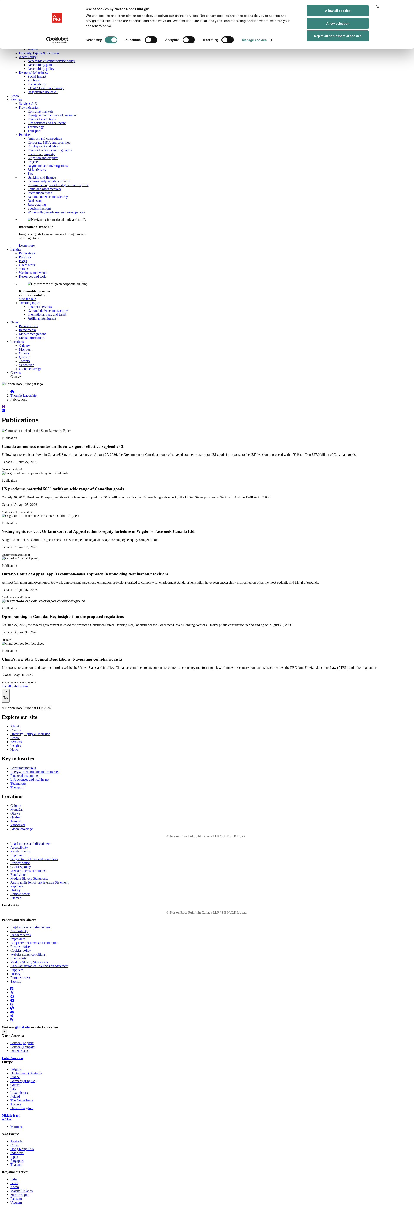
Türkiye (15, 1104)
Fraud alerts (18, 874)
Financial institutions (42, 119)
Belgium (16, 1069)
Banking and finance (42, 177)
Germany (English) (23, 1081)
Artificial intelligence (42, 318)
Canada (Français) (22, 1047)
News (14, 749)
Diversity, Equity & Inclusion (39, 53)
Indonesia (17, 1153)
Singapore (17, 1161)
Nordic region (19, 1195)
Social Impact (37, 76)
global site (22, 1027)
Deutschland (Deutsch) (26, 1073)
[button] (3, 407)
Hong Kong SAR (22, 1149)
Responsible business (33, 72)
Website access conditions (27, 871)
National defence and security (48, 197)
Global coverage (30, 369)
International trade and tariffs (47, 314)
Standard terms (20, 851)
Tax (30, 173)
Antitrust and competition (45, 138)
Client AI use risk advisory (46, 88)
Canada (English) (22, 1043)
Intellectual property (41, 154)
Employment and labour (44, 146)
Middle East (10, 1115)
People (15, 96)
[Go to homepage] (12, 391)
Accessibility (27, 57)
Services (16, 742)
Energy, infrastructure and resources (52, 115)
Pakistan (16, 1198)
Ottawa (24, 353)
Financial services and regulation (50, 150)
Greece (15, 1085)
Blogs (23, 261)
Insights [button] (15, 249)
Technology (36, 127)
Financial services (40, 307)
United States (19, 1051)
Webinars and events (33, 272)
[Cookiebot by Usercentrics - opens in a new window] (57, 40)
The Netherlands (21, 1100)
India (13, 1179)
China (14, 1145)
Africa (6, 1119)
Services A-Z (28, 103)
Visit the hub (27, 299)
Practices (25, 134)
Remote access (20, 894)
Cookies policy (20, 867)
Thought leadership (23, 395)
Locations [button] (17, 341)
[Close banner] (378, 6)
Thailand (16, 1164)
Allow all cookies (337, 11)
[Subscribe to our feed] (3, 410)
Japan (14, 1157)
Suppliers (16, 886)
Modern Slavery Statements (29, 878)
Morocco (16, 1126)
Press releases (28, 326)
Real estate (35, 200)
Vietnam (16, 1202)
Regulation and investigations (48, 166)
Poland (15, 1096)
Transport (34, 131)
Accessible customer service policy (51, 61)
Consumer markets (40, 111)
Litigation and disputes (43, 158)
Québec (24, 357)
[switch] (151, 39)
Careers (15, 372)
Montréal (25, 349)
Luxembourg (19, 1092)
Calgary (24, 345)
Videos (23, 269)
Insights (15, 745)
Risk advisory (37, 169)
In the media (27, 330)
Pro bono (34, 80)
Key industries (29, 107)
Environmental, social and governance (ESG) (58, 185)
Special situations (39, 208)
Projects (33, 162)
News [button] (14, 322)
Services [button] (16, 100)
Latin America (12, 1058)
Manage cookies (254, 40)
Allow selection (337, 23)
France (15, 1077)
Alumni (33, 49)
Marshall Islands (21, 1191)
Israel (14, 1183)
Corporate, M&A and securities (49, 142)
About (14, 726)
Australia (16, 1141)
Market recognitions (32, 334)
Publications (27, 253)
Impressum (17, 855)
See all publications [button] (15, 686)
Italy (13, 1088)
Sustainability (37, 84)
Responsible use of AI (43, 92)
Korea (14, 1187)
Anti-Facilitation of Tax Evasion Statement (39, 882)
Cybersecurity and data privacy (49, 181)
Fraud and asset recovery (44, 189)
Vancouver (26, 365)
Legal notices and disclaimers (30, 843)
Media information (31, 338)
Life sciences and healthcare (47, 123)
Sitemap (15, 898)
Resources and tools (32, 276)
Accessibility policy (41, 69)
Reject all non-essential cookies (337, 36)
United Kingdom (21, 1108)
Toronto (24, 361)
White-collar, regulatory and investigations (56, 212)
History (15, 890)
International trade (40, 193)
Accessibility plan (40, 65)
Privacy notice (20, 863)
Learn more (27, 245)
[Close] (4, 1031)
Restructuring (37, 204)
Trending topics (29, 303)
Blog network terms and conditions (34, 859)
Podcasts (25, 257)
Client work (27, 265)
